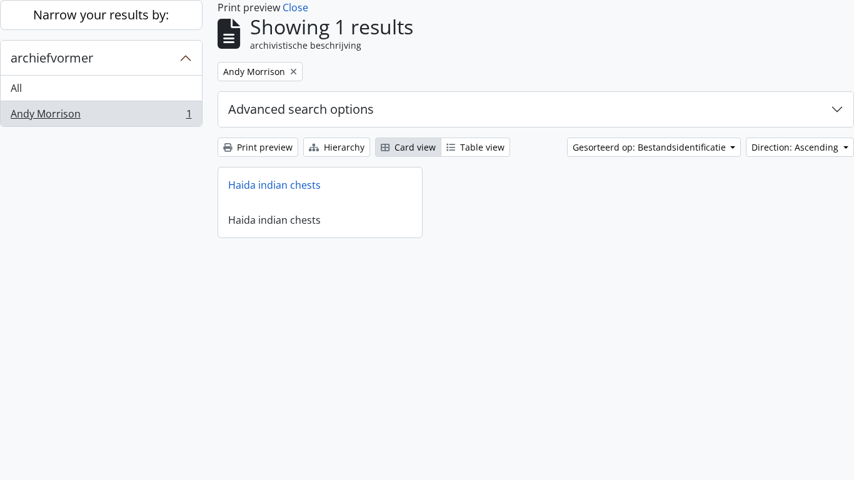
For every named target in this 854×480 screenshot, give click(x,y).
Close (295, 7)
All (16, 88)
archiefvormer (52, 57)
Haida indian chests (274, 185)
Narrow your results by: (101, 14)
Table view (481, 147)
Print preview (263, 147)
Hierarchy (342, 147)
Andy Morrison (101, 116)
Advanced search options (301, 109)
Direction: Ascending (796, 147)
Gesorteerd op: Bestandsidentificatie (650, 147)
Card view (414, 147)
